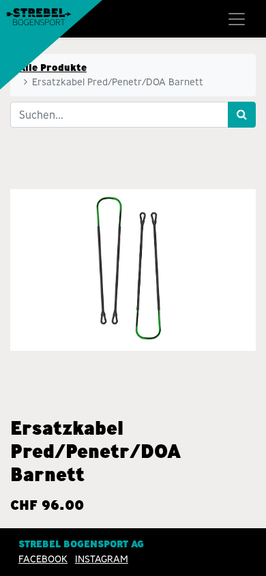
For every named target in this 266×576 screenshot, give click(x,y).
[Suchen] (242, 115)
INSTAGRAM (101, 559)
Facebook (43, 559)
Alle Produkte (52, 67)
